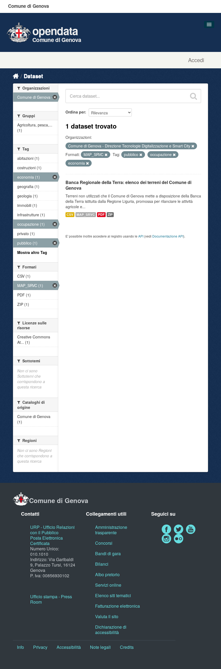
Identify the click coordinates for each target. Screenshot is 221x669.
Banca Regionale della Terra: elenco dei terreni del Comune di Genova (128, 185)
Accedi (196, 60)
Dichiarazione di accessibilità (110, 629)
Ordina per (75, 112)
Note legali (100, 647)
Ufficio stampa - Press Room (51, 599)
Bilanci (101, 564)
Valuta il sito (106, 616)
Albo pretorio (107, 574)
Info (20, 647)
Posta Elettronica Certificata (46, 540)
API (140, 236)
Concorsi (103, 543)
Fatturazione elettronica (117, 606)
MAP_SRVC (86, 214)
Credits (127, 647)
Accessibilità (69, 647)
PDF (101, 214)
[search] (193, 96)
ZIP (110, 214)
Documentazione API (167, 236)
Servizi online (108, 585)
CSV (70, 214)
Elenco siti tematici (113, 595)
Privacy (40, 647)
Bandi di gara (108, 553)
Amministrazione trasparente (111, 530)
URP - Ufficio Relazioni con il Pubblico (52, 530)
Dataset (33, 76)
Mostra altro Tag (32, 252)
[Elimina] (192, 146)
